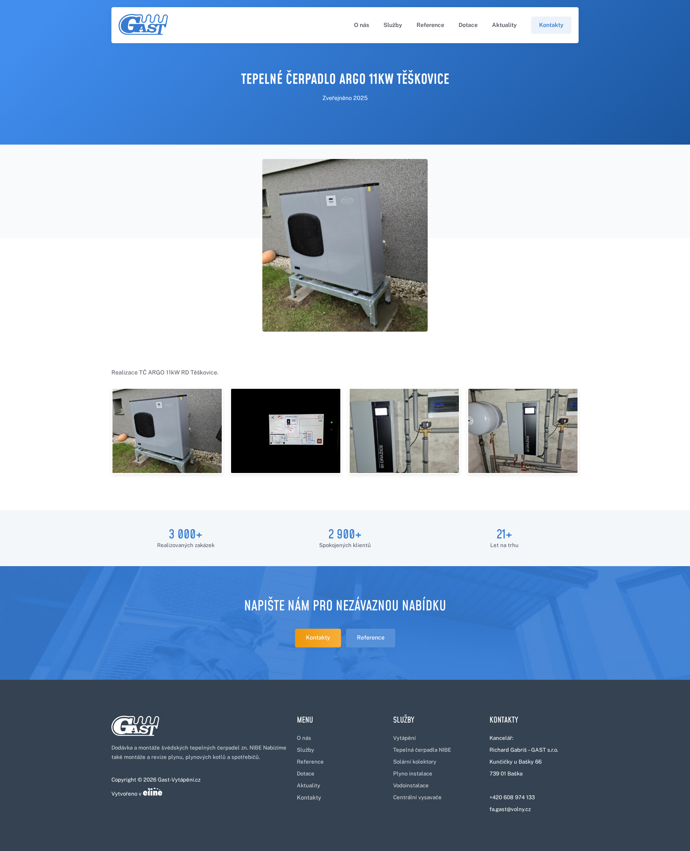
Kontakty (551, 25)
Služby (392, 25)
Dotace (468, 25)
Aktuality (504, 25)
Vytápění (404, 738)
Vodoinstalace (411, 785)
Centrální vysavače (417, 797)
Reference (430, 25)
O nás (361, 25)
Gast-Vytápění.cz (179, 780)
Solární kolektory (414, 762)
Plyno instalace (412, 773)
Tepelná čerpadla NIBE (422, 750)
